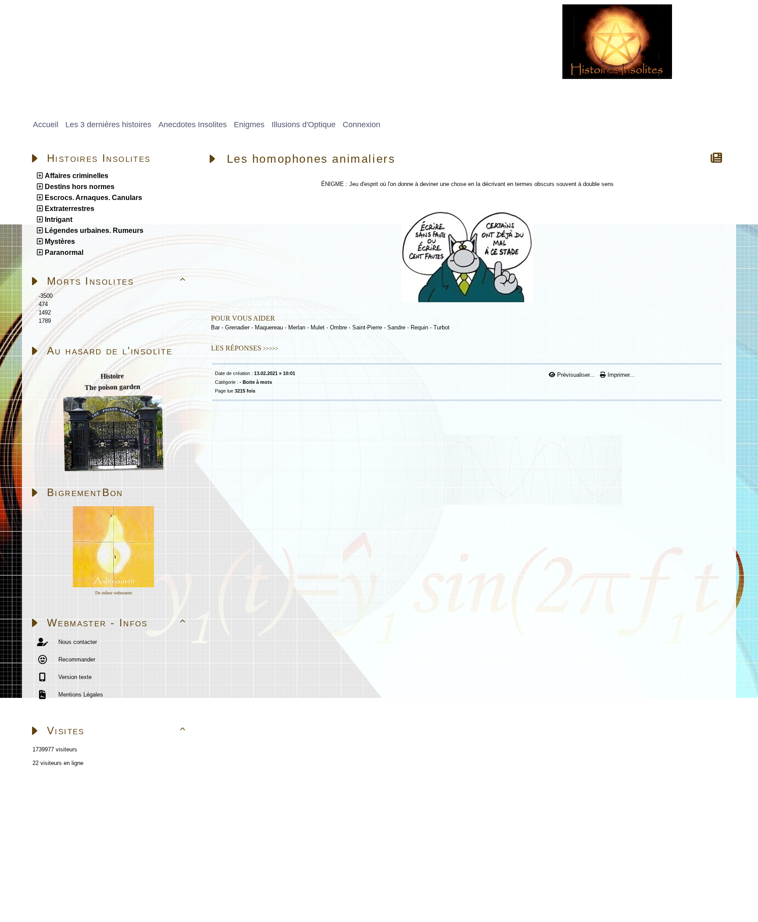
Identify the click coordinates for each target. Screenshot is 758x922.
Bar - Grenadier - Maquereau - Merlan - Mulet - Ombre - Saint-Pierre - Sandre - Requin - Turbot (330, 327)
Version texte (74, 677)
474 (43, 304)
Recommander (76, 659)
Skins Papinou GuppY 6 (58, 894)
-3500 (46, 296)
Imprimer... (620, 375)
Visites (116, 730)
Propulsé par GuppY (52, 884)
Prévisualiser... (576, 375)
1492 (45, 312)
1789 (45, 321)
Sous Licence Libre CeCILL (161, 884)
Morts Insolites (116, 281)
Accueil (82, 800)
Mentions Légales (80, 694)
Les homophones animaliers (311, 158)
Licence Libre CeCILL (125, 894)
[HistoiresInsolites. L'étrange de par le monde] (617, 41)
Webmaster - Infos (116, 623)
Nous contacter (77, 642)
